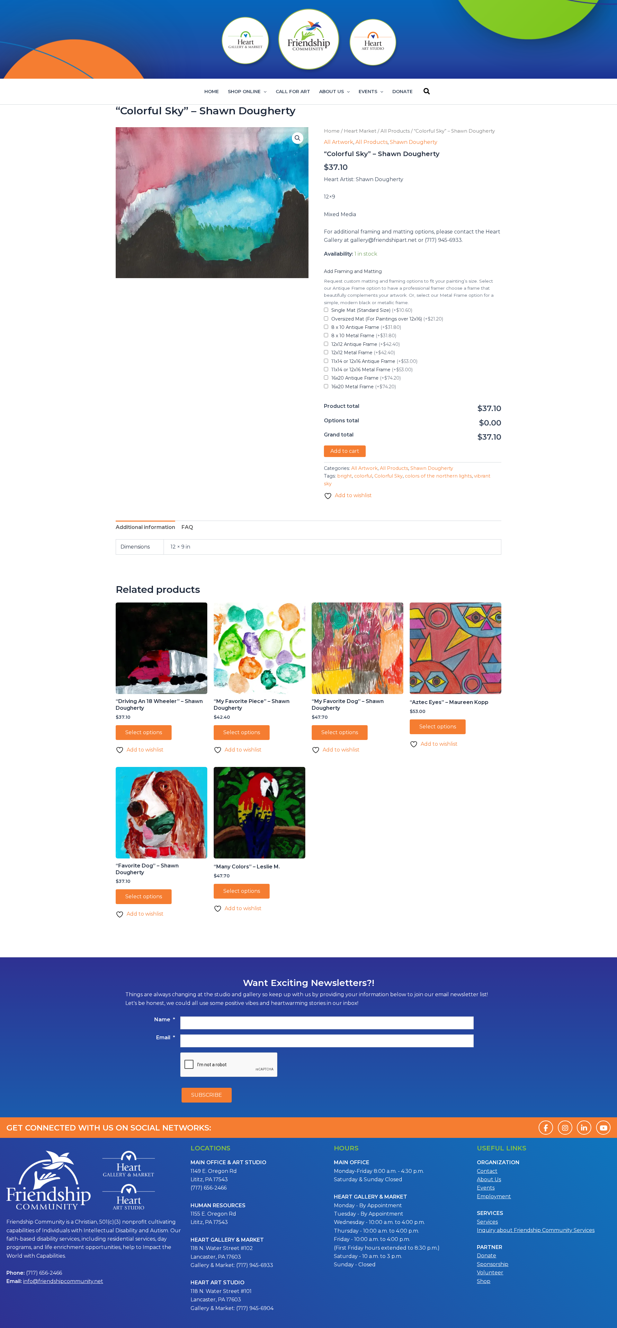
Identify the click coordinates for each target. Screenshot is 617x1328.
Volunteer (490, 1273)
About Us (331, 91)
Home (211, 91)
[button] (263, 91)
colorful (363, 476)
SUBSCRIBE (206, 1095)
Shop (483, 1281)
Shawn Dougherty (413, 142)
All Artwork (338, 142)
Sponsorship (492, 1264)
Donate (402, 91)
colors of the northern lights (438, 476)
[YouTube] (603, 1128)
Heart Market (360, 131)
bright (344, 476)
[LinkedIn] (584, 1128)
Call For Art (293, 91)
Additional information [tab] (145, 527)
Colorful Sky (388, 476)
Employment (494, 1196)
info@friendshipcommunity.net (63, 1281)
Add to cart (344, 451)
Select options (143, 732)
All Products (395, 131)
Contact (487, 1171)
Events (368, 91)
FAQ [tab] (187, 527)
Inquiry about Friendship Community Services (536, 1230)
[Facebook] (546, 1128)
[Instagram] (565, 1128)
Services (487, 1222)
